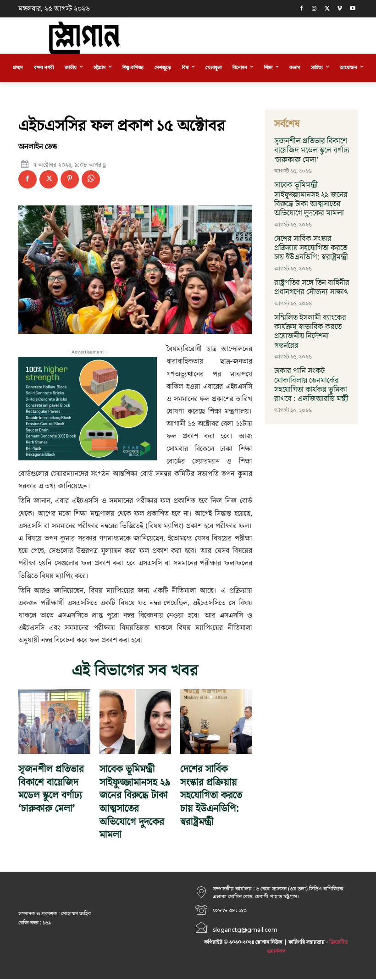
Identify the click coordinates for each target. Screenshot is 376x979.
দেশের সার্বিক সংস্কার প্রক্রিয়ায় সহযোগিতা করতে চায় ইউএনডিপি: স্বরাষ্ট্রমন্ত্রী (211, 795)
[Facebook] (301, 9)
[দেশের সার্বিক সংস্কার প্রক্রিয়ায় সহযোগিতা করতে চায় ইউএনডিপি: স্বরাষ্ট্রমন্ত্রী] (216, 721)
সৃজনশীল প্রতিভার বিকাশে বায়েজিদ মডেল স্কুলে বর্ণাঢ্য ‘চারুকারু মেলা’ (51, 789)
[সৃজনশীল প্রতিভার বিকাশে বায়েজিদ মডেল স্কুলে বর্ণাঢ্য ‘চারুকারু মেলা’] (54, 721)
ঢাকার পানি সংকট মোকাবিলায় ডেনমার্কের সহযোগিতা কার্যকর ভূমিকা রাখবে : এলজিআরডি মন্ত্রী (311, 384)
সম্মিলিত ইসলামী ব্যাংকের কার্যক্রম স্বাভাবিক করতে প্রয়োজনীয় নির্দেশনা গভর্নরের (310, 331)
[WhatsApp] (91, 179)
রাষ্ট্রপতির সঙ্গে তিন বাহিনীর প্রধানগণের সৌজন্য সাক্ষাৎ (311, 287)
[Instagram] (314, 9)
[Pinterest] (70, 179)
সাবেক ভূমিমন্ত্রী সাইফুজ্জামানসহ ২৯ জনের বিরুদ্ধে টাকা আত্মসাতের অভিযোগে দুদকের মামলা (135, 802)
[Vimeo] (339, 9)
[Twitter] (327, 9)
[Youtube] (352, 9)
